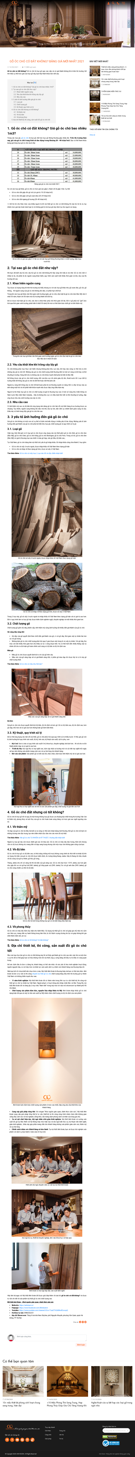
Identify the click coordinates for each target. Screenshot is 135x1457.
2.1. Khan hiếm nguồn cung (23, 92)
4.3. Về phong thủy (20, 117)
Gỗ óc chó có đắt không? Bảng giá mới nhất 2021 (78, 44)
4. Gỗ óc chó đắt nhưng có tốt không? (25, 110)
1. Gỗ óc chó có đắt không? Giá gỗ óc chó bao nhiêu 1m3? (33, 87)
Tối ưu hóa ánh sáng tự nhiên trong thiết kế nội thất (113, 117)
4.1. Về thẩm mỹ (19, 112)
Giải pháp (48, 1438)
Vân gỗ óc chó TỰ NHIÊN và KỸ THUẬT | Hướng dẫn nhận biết (42, 838)
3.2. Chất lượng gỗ (20, 105)
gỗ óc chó (25, 138)
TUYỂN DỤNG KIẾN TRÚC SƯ (111, 91)
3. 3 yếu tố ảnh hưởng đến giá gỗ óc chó (26, 99)
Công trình (48, 1434)
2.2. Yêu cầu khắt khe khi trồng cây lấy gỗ (29, 94)
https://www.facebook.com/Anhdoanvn (33, 1308)
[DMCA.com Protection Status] (110, 1436)
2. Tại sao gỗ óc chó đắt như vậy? (24, 89)
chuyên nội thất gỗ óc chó (41, 974)
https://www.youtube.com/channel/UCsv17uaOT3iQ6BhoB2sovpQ (43, 1310)
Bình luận (81, 1345)
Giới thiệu (48, 1430)
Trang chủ (42, 44)
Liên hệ (61, 1434)
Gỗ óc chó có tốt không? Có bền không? (34, 940)
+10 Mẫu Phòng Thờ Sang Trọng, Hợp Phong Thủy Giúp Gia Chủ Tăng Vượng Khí (114, 106)
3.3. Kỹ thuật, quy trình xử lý (24, 107)
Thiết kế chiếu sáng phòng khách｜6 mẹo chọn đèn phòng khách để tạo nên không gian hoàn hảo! (113, 69)
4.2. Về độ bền (19, 115)
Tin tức (61, 1438)
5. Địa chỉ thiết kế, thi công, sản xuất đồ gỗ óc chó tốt (31, 120)
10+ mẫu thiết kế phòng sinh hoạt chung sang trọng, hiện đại (112, 80)
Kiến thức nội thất (53, 44)
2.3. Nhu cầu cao (20, 97)
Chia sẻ (92, 135)
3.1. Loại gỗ (18, 102)
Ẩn (35, 83)
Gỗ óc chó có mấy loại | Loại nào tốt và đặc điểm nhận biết (41, 453)
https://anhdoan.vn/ (26, 1305)
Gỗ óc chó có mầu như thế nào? (31, 664)
